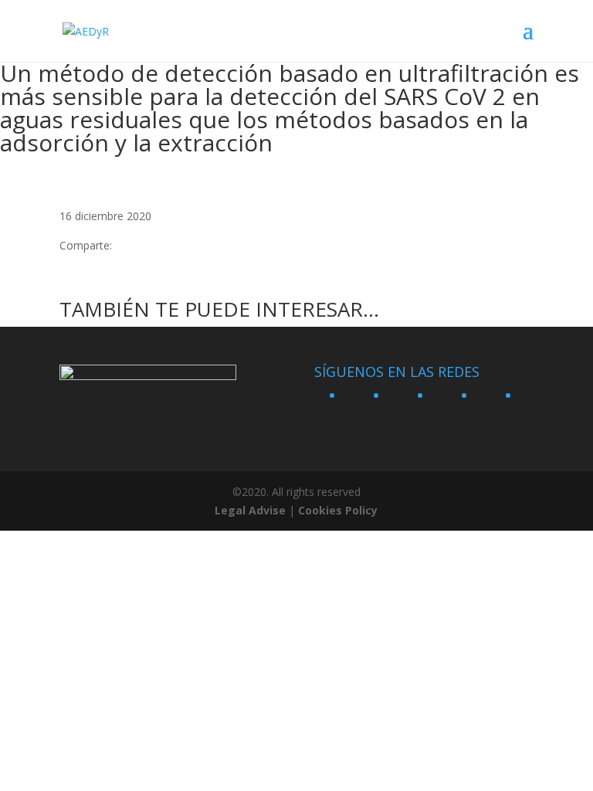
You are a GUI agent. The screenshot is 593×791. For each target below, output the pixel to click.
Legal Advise (250, 510)
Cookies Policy (338, 510)
